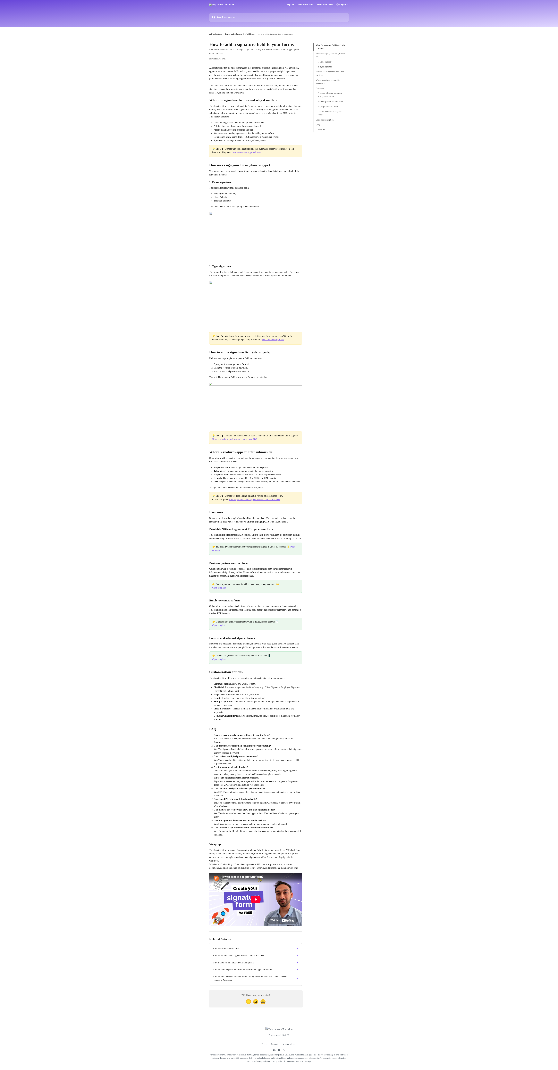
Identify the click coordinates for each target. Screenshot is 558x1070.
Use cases (320, 88)
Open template (219, 587)
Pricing (265, 1044)
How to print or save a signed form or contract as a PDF (254, 499)
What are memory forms (273, 339)
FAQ (318, 125)
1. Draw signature (325, 62)
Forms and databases (233, 34)
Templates (290, 5)
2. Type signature (325, 67)
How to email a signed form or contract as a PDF (234, 439)
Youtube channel (289, 1044)
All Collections (215, 34)
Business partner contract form (330, 101)
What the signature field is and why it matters (330, 47)
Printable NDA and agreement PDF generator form (330, 95)
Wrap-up (321, 130)
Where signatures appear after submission (328, 81)
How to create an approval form (246, 152)
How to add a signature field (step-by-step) (330, 73)
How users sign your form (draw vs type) (330, 55)
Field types (249, 34)
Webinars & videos (324, 5)
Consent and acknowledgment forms (330, 113)
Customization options (325, 120)
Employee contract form (328, 106)
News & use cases (305, 5)
